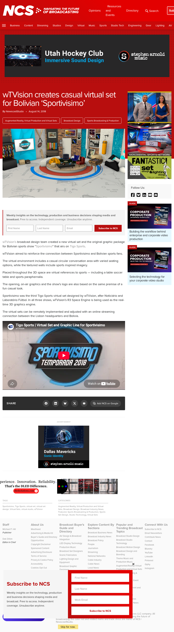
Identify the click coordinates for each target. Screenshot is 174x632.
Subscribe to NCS (153, 529)
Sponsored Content (40, 548)
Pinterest (149, 560)
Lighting (160, 25)
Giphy (147, 564)
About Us (37, 524)
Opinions (95, 10)
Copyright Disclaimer (41, 544)
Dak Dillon (7, 538)
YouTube (149, 552)
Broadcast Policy (95, 540)
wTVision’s (9, 242)
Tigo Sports (77, 246)
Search (154, 11)
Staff (6, 524)
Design (69, 25)
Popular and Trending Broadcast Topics (129, 528)
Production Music (67, 547)
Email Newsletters (153, 533)
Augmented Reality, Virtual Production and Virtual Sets (31, 120)
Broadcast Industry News (92, 509)
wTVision (38, 509)
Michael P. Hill (9, 529)
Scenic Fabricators (68, 554)
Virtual (80, 25)
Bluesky (148, 548)
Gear (148, 25)
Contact (148, 540)
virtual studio (27, 509)
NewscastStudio (15, 111)
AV (170, 25)
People (91, 544)
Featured (62, 511)
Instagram (149, 568)
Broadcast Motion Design (128, 547)
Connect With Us (156, 524)
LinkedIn (149, 556)
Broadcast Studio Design (128, 535)
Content (28, 25)
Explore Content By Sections (101, 526)
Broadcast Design (72, 120)
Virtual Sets (15, 509)
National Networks (97, 555)
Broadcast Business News (100, 532)
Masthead (35, 529)
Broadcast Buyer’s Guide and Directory (71, 528)
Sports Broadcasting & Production (103, 120)
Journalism (93, 548)
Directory (132, 10)
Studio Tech (117, 25)
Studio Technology (77, 514)
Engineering (135, 25)
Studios (57, 25)
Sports (103, 25)
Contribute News (153, 536)
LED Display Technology (70, 543)
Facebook (149, 544)
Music (92, 25)
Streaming (42, 25)
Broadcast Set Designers (71, 551)
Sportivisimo (44, 246)
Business (15, 25)
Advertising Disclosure (41, 552)
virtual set (31, 506)
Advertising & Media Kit (42, 533)
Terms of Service (39, 555)
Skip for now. (68, 626)
